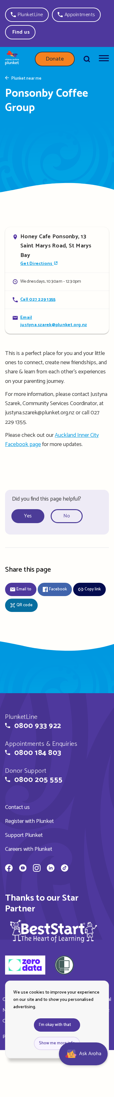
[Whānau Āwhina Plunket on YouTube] (23, 869)
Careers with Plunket (28, 849)
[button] (27, 15)
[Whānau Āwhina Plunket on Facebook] (9, 869)
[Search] (86, 59)
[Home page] (12, 59)
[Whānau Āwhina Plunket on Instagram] (37, 869)
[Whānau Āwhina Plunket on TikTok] (64, 869)
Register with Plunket (29, 821)
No (66, 516)
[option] (30, 516)
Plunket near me (26, 79)
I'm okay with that (55, 1024)
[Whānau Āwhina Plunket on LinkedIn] (50, 869)
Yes (28, 516)
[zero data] (25, 966)
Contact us (17, 807)
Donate (55, 59)
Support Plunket (24, 835)
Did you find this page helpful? (46, 499)
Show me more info (57, 1043)
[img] (53, 931)
